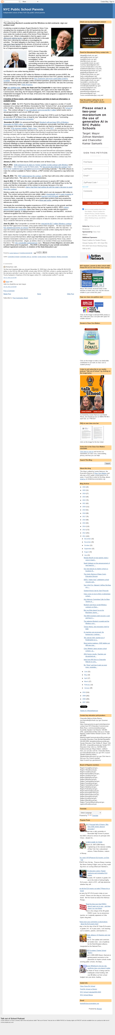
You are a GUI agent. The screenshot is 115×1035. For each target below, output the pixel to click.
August (86, 552)
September (88, 548)
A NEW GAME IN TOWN (94, 842)
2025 (84, 490)
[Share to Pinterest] (46, 252)
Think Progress (27, 85)
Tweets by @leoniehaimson (89, 711)
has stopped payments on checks (15, 228)
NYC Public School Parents (23, 9)
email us (83, 479)
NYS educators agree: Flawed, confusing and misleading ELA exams (96, 873)
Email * (86, 174)
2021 (84, 503)
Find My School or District (88, 989)
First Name (88, 160)
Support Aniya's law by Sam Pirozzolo (96, 590)
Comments (87, 189)
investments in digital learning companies (18, 119)
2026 (84, 487)
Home (39, 294)
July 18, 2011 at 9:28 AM (9, 286)
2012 (84, 533)
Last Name (87, 167)
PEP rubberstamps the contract (29, 176)
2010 (84, 692)
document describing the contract (55, 167)
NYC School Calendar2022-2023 (90, 992)
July (85, 555)
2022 (84, 500)
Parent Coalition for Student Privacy (94, 240)
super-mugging (65, 194)
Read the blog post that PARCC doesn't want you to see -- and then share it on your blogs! (98, 906)
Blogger (99, 1009)
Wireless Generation (62, 256)
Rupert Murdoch (51, 256)
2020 (84, 507)
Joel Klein (34, 256)
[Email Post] (34, 253)
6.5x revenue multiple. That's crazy (24, 128)
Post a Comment (8, 291)
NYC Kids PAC (102, 243)
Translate (95, 815)
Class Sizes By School (87, 986)
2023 (84, 497)
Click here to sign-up (86, 451)
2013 (84, 530)
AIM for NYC (86, 248)
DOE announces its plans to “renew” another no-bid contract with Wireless (41, 165)
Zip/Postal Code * (90, 181)
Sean (7, 281)
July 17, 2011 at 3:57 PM (9, 277)
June (86, 671)
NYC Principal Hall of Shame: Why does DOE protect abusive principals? (97, 827)
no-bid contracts (42, 256)
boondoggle (51, 194)
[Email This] (37, 252)
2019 (84, 510)
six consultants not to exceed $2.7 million (41, 110)
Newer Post (7, 294)
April (86, 678)
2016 (84, 520)
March (86, 681)
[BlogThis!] (40, 252)
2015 (84, 523)
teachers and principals (49, 196)
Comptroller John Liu (25, 256)
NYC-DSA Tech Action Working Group (94, 246)
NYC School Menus (86, 995)
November (87, 542)
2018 (84, 513)
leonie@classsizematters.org (89, 1003)
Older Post (70, 294)
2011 (84, 536)
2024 (84, 493)
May (85, 675)
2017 (84, 516)
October (87, 545)
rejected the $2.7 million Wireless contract (56, 224)
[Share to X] (42, 252)
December (87, 539)
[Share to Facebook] (44, 252)
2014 (84, 526)
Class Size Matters (100, 473)
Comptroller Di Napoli (13, 256)
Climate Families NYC (89, 243)
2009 (84, 696)
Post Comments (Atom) (20, 298)
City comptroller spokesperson (26, 243)
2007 (84, 702)
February (87, 685)
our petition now (13, 88)
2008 (84, 699)
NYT (52, 128)
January (87, 688)
